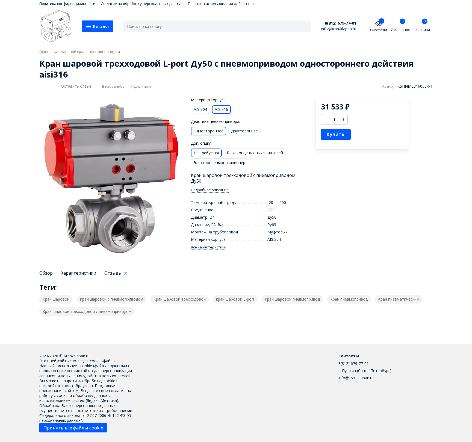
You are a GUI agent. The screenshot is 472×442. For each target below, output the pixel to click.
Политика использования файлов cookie (223, 3)
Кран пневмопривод (349, 299)
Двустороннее (244, 131)
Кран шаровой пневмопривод (292, 299)
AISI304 (200, 109)
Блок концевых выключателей (255, 152)
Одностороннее (208, 131)
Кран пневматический (398, 299)
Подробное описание (210, 190)
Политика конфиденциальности (67, 3)
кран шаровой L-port (235, 299)
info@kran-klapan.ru (356, 377)
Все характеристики (208, 247)
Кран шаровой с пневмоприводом (111, 299)
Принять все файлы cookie (73, 428)
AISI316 (221, 109)
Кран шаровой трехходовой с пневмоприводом (87, 311)
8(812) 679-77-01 (340, 23)
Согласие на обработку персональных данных (141, 3)
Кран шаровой (56, 299)
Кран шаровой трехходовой (180, 299)
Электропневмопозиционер (219, 162)
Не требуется (206, 152)
